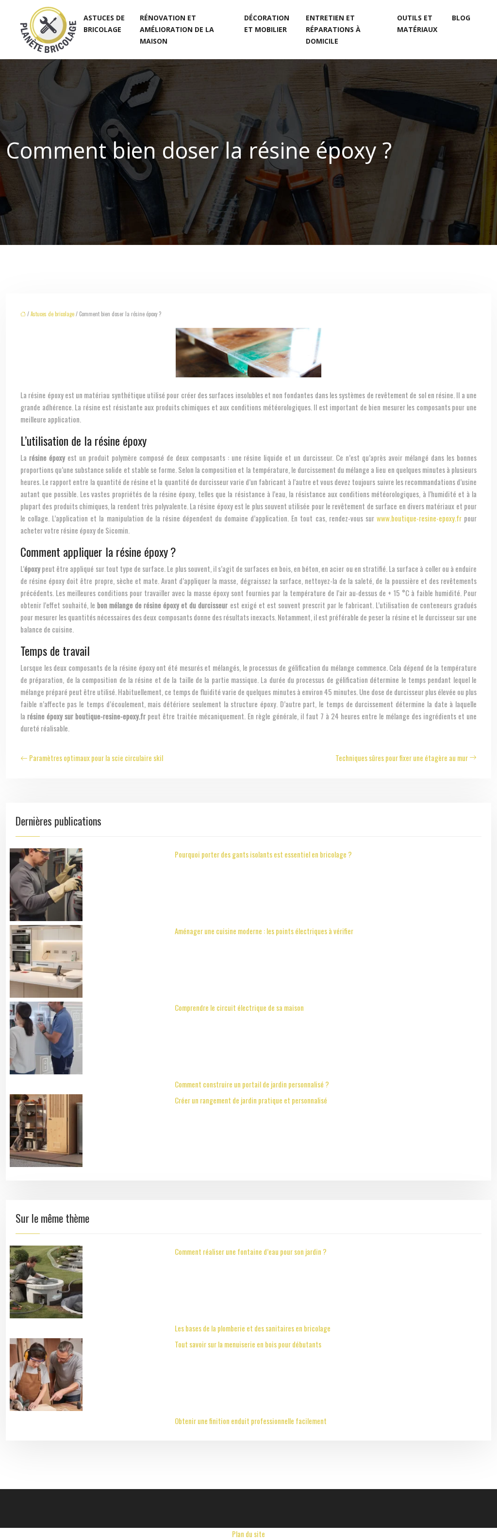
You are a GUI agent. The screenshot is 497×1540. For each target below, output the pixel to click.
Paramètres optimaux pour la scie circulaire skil (96, 757)
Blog (461, 17)
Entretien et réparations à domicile (333, 29)
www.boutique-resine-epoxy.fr (419, 518)
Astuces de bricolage (104, 23)
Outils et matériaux (417, 23)
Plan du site (248, 1533)
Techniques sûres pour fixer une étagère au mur (401, 757)
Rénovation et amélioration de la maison (177, 29)
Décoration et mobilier (266, 23)
